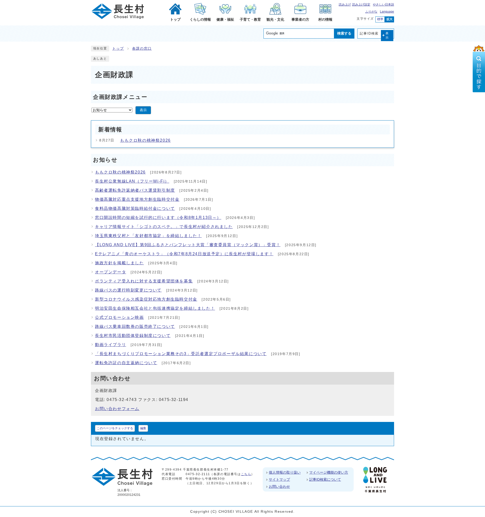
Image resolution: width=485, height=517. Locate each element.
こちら (246, 474)
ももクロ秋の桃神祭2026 (145, 140)
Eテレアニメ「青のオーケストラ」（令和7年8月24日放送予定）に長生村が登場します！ (184, 254)
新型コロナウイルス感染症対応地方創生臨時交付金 (146, 299)
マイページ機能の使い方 (328, 472)
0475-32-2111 (198, 474)
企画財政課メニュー (120, 97)
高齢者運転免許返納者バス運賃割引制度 (135, 190)
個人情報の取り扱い (285, 472)
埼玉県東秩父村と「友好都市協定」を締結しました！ (148, 236)
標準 (380, 19)
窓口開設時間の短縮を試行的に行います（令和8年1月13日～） (158, 217)
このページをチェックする (115, 428)
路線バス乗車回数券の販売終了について (135, 326)
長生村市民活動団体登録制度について (133, 335)
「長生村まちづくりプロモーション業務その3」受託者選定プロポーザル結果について (180, 354)
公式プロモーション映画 (119, 317)
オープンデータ (110, 272)
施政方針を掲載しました (119, 263)
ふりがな (371, 11)
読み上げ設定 (361, 4)
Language (387, 11)
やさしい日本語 (383, 4)
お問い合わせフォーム (117, 409)
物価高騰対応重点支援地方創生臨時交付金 (137, 199)
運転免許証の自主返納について (126, 363)
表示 (387, 35)
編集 (143, 428)
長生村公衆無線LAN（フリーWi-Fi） (132, 181)
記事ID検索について (325, 479)
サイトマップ (279, 479)
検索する (344, 33)
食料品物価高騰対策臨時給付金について (135, 208)
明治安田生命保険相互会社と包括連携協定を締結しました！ (155, 308)
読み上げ (345, 4)
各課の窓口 (142, 48)
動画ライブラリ (110, 344)
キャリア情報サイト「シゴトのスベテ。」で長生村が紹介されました (164, 226)
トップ (118, 48)
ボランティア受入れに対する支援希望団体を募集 (144, 281)
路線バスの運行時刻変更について (128, 290)
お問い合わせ (279, 486)
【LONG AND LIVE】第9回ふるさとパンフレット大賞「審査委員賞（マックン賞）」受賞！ (187, 245)
